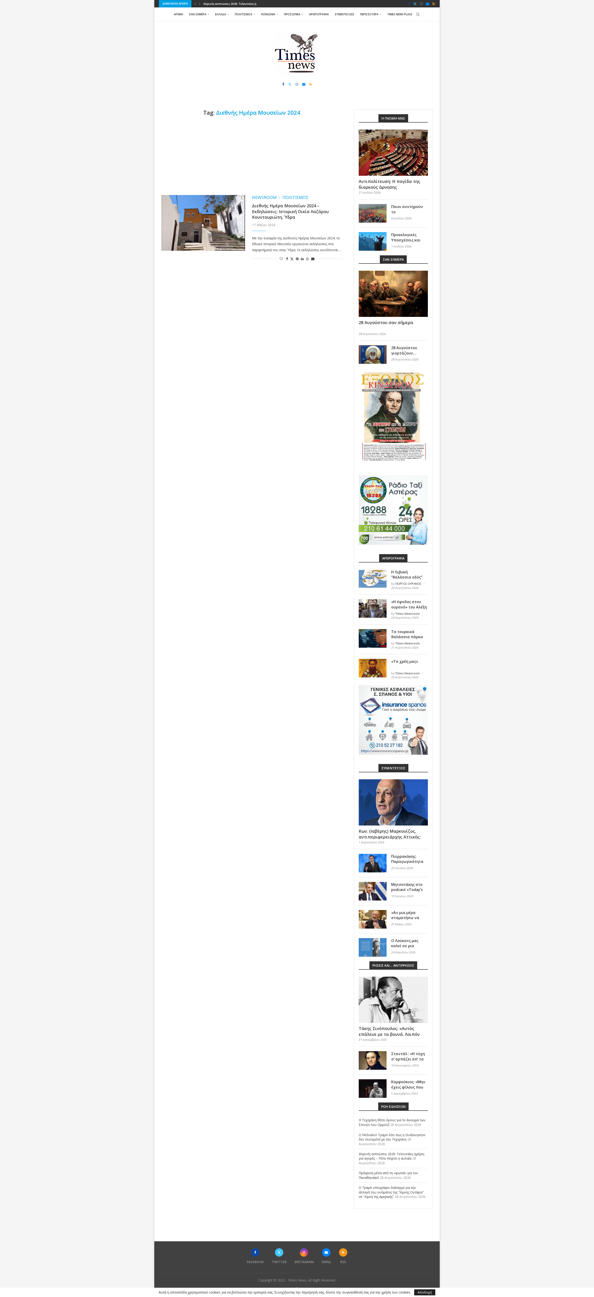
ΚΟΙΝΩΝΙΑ (268, 14)
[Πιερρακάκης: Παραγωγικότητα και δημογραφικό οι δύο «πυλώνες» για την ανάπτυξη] (373, 863)
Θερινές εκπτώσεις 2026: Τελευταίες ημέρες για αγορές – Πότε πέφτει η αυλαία (391, 1156)
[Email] (427, 3)
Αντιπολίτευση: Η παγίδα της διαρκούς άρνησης (389, 184)
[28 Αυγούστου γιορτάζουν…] (373, 354)
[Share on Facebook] (287, 259)
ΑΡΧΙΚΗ (178, 14)
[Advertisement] (251, 155)
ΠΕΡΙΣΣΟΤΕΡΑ (369, 14)
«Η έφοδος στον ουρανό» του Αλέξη (409, 604)
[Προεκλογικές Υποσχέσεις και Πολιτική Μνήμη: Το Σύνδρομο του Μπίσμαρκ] (373, 241)
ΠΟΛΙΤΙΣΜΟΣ (243, 14)
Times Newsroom (407, 613)
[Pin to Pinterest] (297, 259)
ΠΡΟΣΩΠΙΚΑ (292, 14)
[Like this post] (281, 259)
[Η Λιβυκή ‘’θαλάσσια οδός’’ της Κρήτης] (373, 578)
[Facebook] (409, 3)
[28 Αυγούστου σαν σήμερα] (393, 294)
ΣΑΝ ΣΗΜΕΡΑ (197, 14)
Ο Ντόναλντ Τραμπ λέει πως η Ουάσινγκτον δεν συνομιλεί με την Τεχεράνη (392, 1137)
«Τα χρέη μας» (404, 661)
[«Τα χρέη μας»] (373, 668)
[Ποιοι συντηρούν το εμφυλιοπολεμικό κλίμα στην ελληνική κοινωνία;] (373, 213)
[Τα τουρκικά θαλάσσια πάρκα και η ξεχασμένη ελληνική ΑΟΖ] (373, 638)
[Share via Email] (312, 259)
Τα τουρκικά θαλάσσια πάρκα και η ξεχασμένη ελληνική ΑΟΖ (407, 639)
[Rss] (433, 3)
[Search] (418, 14)
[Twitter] (415, 3)
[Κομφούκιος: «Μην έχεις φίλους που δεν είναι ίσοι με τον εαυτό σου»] (373, 1088)
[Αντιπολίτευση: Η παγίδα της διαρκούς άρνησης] (393, 153)
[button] (195, 3)
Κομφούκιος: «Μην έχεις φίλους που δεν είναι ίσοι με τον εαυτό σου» (408, 1089)
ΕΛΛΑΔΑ (220, 14)
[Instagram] (421, 3)
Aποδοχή (425, 1292)
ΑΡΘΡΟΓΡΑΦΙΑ (319, 14)
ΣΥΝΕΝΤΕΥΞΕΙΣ (344, 14)
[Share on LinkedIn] (302, 259)
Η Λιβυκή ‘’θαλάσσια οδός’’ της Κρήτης (406, 577)
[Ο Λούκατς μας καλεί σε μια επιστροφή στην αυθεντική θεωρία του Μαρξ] (373, 947)
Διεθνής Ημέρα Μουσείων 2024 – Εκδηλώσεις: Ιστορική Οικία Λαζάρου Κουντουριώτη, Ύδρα (290, 211)
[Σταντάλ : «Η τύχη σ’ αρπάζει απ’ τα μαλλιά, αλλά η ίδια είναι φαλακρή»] (373, 1060)
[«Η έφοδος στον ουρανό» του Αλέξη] (373, 608)
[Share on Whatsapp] (307, 259)
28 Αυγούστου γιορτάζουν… (404, 350)
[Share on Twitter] (292, 259)
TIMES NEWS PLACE (399, 14)
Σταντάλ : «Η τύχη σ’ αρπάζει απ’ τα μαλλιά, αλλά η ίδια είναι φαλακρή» (409, 1061)
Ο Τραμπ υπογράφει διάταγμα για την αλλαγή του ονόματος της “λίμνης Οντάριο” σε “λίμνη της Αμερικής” (391, 1192)
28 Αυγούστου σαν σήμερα (386, 322)
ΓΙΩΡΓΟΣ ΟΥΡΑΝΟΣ (408, 584)
